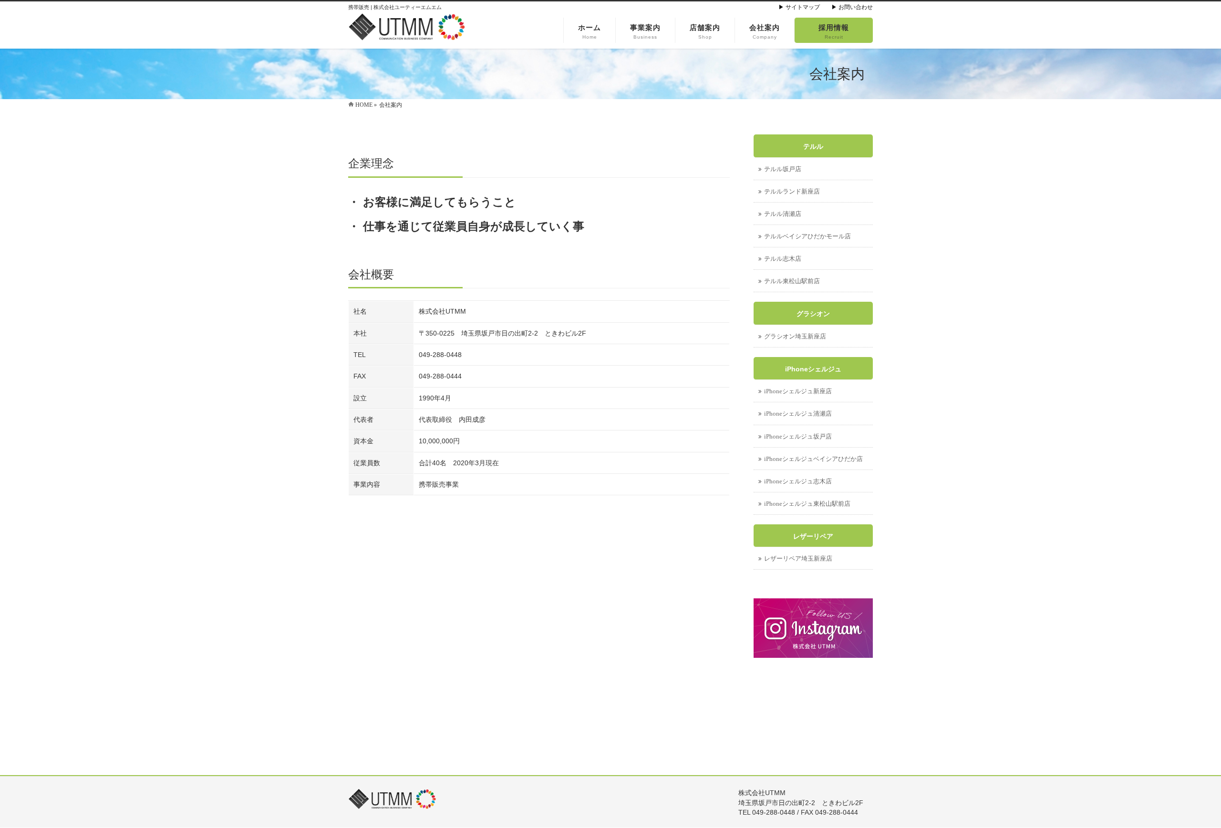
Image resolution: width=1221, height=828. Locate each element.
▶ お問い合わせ (852, 7)
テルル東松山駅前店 (792, 281)
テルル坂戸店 (782, 169)
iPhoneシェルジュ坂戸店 (798, 436)
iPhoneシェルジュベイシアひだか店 (813, 458)
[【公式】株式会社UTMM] (407, 31)
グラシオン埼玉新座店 (795, 336)
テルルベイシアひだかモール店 (807, 236)
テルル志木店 (782, 258)
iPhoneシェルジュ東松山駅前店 (807, 503)
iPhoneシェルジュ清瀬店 (798, 413)
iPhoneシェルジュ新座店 (798, 391)
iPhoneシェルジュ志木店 (798, 481)
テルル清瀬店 (782, 213)
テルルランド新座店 (792, 191)
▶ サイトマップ (799, 7)
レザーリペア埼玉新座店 (798, 558)
